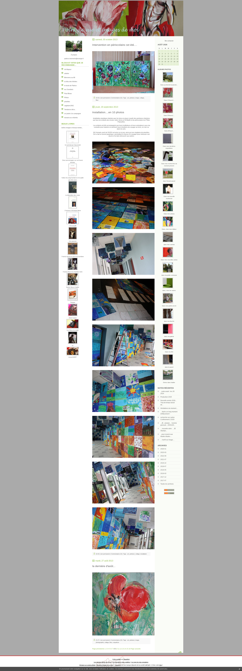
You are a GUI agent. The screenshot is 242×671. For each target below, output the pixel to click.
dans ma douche (169, 321)
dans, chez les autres (169, 290)
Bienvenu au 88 (69, 77)
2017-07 (163, 480)
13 (123, 649)
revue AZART (72, 357)
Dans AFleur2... (169, 131)
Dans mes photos (169, 214)
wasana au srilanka (71, 117)
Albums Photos (164, 69)
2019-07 (163, 466)
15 (127, 649)
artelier (66, 73)
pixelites (67, 101)
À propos (74, 55)
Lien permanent (105, 98)
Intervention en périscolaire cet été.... (114, 44)
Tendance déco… (70, 109)
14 (125, 649)
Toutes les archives (167, 484)
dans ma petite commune (169, 275)
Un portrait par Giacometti (73, 145)
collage (142, 98)
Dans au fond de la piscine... (169, 85)
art (128, 98)
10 (117, 649)
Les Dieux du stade (73, 330)
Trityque (72, 302)
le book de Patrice (70, 85)
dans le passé (169, 367)
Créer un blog (116, 659)
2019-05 (163, 470)
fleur (97, 100)
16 (129, 649)
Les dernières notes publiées (121, 662)
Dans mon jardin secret (169, 306)
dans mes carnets (169, 244)
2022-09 (163, 456)
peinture (132, 98)
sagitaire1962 (69, 106)
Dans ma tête (169, 352)
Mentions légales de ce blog (105, 665)
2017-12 (163, 477)
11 (119, 649)
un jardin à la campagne (72, 113)
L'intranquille (72, 226)
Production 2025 (166, 397)
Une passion (73, 241)
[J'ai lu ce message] (239, 669)
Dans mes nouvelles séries (169, 260)
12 (121, 649)
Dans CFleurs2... (169, 100)
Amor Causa (73, 318)
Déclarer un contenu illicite (87, 665)
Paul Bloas (68, 93)
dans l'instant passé (169, 181)
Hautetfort (127, 659)
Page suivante (136, 649)
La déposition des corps (72, 195)
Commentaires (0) (116, 98)
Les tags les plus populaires (139, 662)
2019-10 (163, 463)
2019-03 (163, 473)
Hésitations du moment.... (169, 408)
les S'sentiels (68, 89)
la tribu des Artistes (70, 81)
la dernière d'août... (103, 566)
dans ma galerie (169, 336)
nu (72, 345)
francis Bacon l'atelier (72, 287)
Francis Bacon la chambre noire (72, 272)
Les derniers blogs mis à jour (102, 662)
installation (143, 554)
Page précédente (98, 649)
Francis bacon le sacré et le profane (73, 256)
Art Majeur (67, 69)
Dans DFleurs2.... (169, 115)
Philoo (66, 97)
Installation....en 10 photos (108, 112)
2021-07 (163, 459)
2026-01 (163, 449)
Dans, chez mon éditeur (169, 229)
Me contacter (169, 41)
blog (160, 665)
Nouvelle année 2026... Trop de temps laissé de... (168, 403)
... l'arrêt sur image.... (167, 440)
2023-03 (163, 452)
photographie (100, 642)
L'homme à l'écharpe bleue (73, 210)
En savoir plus (162, 669)
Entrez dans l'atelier (169, 382)
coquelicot (116, 642)
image (137, 98)
